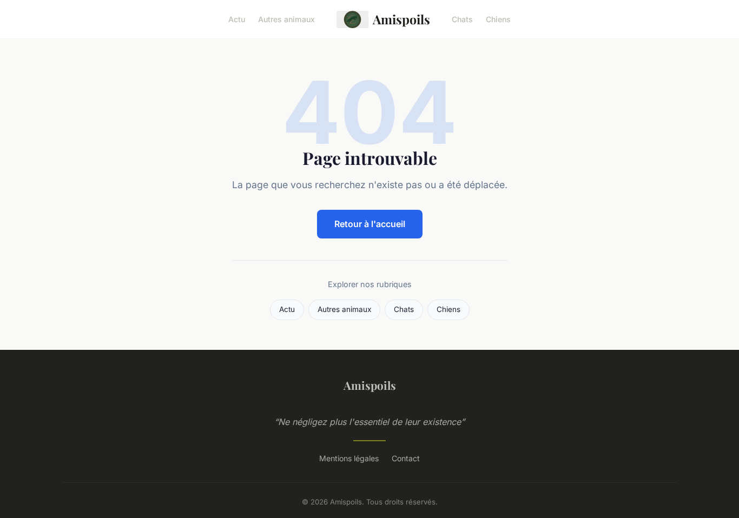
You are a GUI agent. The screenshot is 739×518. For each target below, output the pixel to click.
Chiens (498, 19)
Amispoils (401, 19)
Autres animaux (286, 19)
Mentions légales (349, 458)
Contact (406, 458)
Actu (236, 19)
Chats (462, 19)
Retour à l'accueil (369, 223)
